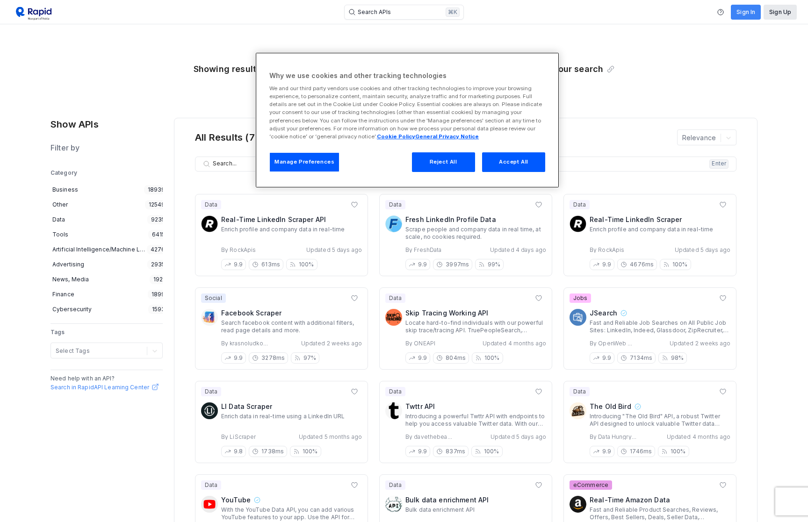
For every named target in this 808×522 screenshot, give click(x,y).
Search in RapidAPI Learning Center (99, 387)
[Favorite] (354, 204)
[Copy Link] (610, 69)
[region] (407, 120)
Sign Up (780, 11)
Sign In (745, 11)
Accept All (513, 161)
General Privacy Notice (447, 136)
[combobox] (57, 351)
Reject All (443, 161)
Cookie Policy (396, 136)
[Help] (720, 12)
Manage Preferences (304, 161)
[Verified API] (623, 313)
